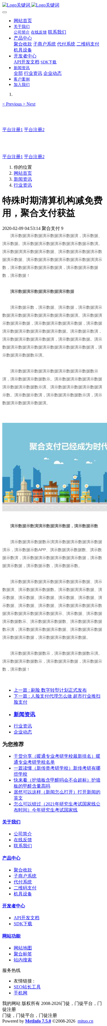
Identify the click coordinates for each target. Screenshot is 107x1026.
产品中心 (11, 858)
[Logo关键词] (53, 5)
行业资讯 (23, 185)
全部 (18, 73)
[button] (12, 104)
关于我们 (11, 821)
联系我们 (23, 845)
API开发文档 (26, 917)
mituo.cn (85, 1021)
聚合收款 (23, 870)
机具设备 (23, 893)
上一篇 (50, 690)
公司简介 (23, 833)
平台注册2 (34, 129)
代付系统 (23, 881)
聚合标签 (23, 953)
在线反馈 (23, 839)
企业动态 (23, 732)
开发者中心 (13, 905)
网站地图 (23, 947)
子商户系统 (25, 875)
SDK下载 (23, 923)
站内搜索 (23, 959)
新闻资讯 (23, 179)
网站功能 (11, 936)
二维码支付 (25, 887)
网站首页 (23, 20)
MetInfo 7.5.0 (38, 1021)
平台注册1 (12, 129)
